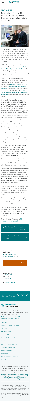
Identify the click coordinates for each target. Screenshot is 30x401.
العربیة (7, 374)
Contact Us (4, 360)
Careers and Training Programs (10, 325)
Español (3, 374)
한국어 (18, 376)
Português (6, 377)
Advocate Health (6, 331)
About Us (4, 322)
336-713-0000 (8, 278)
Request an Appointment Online (15, 263)
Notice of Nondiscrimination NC (10, 317)
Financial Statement (6, 334)
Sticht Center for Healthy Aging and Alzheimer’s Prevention (14, 92)
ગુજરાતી (26, 374)
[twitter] (22, 295)
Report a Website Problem (8, 347)
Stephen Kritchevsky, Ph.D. (18, 84)
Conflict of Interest (6, 341)
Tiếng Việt (19, 379)
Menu (3, 2)
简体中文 (15, 374)
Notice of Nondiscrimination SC (10, 318)
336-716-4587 (8, 275)
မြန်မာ (10, 374)
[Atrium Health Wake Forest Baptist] (15, 306)
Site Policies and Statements (9, 344)
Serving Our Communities (8, 338)
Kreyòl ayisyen (5, 376)
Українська (11, 379)
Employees (4, 328)
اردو (15, 379)
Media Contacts (10, 282)
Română (11, 377)
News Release (6, 10)
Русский (16, 377)
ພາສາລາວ (22, 376)
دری (19, 374)
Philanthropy (4, 353)
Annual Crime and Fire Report (9, 356)
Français (22, 374)
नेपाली (27, 376)
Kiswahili (21, 377)
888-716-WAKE (9, 256)
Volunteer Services (6, 350)
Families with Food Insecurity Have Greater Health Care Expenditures (17, 228)
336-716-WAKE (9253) (10, 254)
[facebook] (18, 295)
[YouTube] (26, 295)
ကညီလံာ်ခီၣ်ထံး (12, 376)
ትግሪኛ (24, 377)
